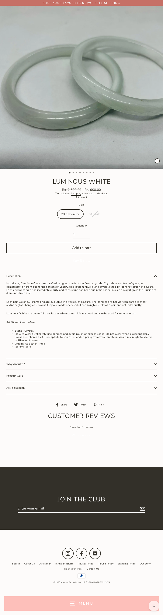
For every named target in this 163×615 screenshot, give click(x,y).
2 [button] (74, 173)
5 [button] (84, 173)
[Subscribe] (142, 509)
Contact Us (93, 568)
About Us (29, 563)
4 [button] (80, 173)
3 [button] (77, 173)
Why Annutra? (15, 364)
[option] (81, 87)
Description (13, 276)
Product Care (14, 376)
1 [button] (70, 173)
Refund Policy (106, 563)
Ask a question (15, 388)
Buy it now (81, 260)
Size (81, 205)
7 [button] (91, 173)
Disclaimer (45, 563)
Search (16, 563)
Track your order (73, 568)
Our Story (145, 563)
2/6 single (94, 214)
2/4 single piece (70, 214)
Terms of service (64, 563)
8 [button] (94, 173)
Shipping (76, 193)
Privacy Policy (85, 563)
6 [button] (87, 173)
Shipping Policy (127, 563)
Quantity (81, 225)
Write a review (81, 435)
